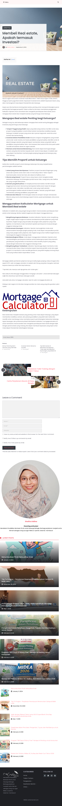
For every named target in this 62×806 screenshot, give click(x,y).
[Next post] (58, 382)
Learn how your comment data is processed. (41, 451)
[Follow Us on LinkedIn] (55, 775)
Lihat (13, 59)
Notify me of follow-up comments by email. (17, 438)
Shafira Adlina (10, 47)
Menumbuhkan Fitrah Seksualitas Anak (17, 557)
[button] (58, 2)
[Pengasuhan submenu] (31, 781)
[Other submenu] (27, 786)
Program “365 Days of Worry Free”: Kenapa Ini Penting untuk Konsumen (26, 653)
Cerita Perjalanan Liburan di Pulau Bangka (20, 382)
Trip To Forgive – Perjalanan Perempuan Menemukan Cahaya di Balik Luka (27, 580)
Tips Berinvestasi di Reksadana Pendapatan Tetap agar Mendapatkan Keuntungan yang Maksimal (48, 348)
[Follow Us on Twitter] (48, 775)
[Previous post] (3, 369)
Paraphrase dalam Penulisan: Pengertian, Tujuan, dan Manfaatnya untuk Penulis (28, 629)
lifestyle (7, 28)
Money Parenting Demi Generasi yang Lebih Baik (9, 346)
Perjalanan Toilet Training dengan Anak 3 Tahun (41, 370)
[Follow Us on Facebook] (45, 775)
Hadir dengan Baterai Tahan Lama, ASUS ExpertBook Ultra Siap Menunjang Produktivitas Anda (27, 604)
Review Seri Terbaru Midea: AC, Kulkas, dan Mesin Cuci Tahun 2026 (28, 679)
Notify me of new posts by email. (14, 443)
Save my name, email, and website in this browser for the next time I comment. (29, 434)
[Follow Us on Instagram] (51, 775)
